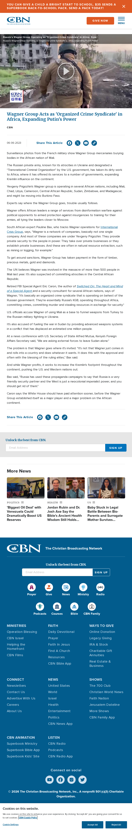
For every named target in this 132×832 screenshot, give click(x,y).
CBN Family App (102, 717)
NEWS (53, 679)
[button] (119, 21)
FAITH (53, 625)
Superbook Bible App (23, 750)
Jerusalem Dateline (104, 705)
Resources (56, 657)
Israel (52, 698)
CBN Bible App (59, 664)
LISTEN (54, 737)
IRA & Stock (98, 644)
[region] (66, 817)
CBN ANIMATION (21, 737)
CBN (10, 127)
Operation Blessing (22, 632)
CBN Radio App (60, 756)
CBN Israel (15, 638)
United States (59, 686)
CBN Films (15, 655)
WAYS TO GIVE (101, 625)
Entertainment (59, 711)
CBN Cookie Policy (28, 817)
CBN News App (60, 724)
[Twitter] (77, 143)
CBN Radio (57, 744)
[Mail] (86, 143)
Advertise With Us (21, 698)
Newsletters (16, 686)
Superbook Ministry (22, 744)
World (52, 692)
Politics (54, 717)
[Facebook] (69, 143)
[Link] (94, 143)
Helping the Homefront (16, 646)
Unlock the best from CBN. (26, 440)
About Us (14, 711)
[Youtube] (49, 780)
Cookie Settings (11, 824)
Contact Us (16, 692)
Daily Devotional (61, 632)
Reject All (116, 824)
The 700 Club (100, 686)
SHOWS (95, 679)
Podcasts (55, 750)
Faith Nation (99, 698)
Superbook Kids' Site (23, 756)
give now (100, 21)
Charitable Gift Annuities (100, 653)
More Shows (99, 711)
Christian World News (106, 692)
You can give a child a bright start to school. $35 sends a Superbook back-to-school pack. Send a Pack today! (61, 6)
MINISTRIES (16, 625)
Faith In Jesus (59, 644)
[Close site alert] (124, 6)
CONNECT (15, 679)
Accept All (92, 824)
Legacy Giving (100, 638)
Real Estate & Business (100, 663)
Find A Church (59, 651)
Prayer (53, 638)
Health (53, 705)
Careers (13, 705)
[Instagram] (71, 780)
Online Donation (102, 632)
